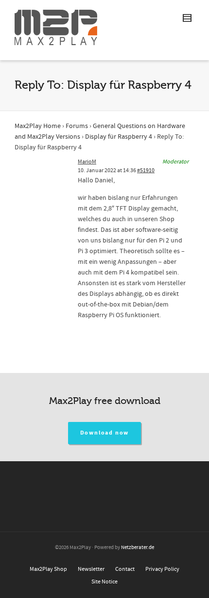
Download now (104, 433)
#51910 (146, 170)
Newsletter (91, 569)
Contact (125, 569)
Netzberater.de (137, 547)
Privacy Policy (162, 569)
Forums (77, 126)
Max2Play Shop (48, 569)
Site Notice (104, 581)
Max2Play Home (38, 126)
